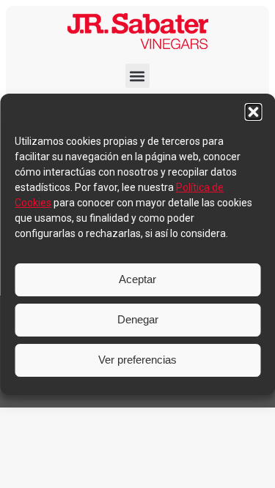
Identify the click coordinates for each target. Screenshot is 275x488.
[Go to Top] (253, 466)
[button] (253, 112)
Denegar (137, 319)
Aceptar (137, 279)
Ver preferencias (137, 359)
